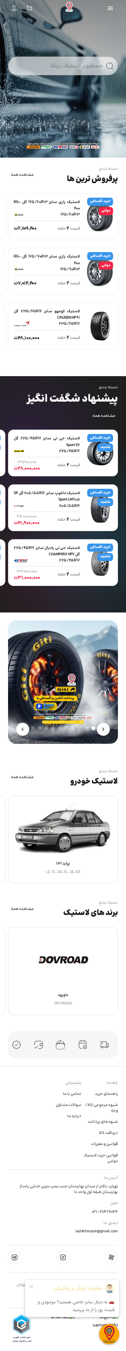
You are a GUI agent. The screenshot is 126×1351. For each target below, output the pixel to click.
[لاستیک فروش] (69, 8)
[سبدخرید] (29, 8)
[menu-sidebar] (110, 8)
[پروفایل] (14, 8)
